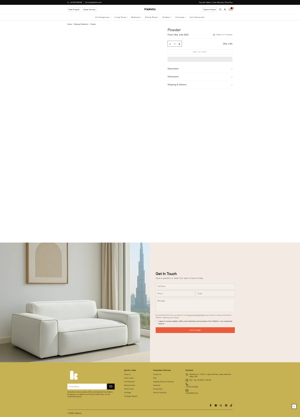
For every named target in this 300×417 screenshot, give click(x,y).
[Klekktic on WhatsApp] (220, 405)
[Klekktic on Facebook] (210, 405)
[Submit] (111, 386)
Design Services (89, 9)
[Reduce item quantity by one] (170, 44)
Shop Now (229, 2)
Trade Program (74, 9)
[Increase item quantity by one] (179, 44)
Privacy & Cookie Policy (196, 315)
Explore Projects (209, 9)
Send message (195, 330)
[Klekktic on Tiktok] (231, 405)
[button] (200, 59)
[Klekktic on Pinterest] (215, 405)
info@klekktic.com (95, 2)
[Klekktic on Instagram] (226, 405)
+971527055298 (76, 2)
